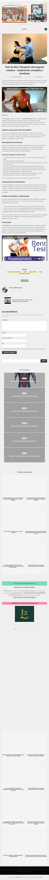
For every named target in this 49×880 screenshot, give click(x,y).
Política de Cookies (26, 871)
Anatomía (24, 378)
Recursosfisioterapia (17, 77)
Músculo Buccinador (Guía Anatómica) (24, 441)
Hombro (25, 271)
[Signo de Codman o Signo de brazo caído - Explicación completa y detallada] (8, 300)
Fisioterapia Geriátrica (17, 593)
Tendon (40, 271)
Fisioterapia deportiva (7, 593)
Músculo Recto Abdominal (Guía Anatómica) (24, 381)
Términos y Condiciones (23, 869)
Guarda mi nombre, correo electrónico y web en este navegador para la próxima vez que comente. (24, 348)
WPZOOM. (40, 877)
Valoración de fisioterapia (24, 273)
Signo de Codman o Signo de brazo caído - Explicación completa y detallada (22, 300)
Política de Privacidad (35, 869)
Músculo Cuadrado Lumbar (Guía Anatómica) (24, 426)
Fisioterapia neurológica (14, 595)
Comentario (5, 320)
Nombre (4, 332)
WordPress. (19, 877)
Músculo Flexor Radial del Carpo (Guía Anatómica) (24, 456)
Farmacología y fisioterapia (27, 590)
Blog (10, 590)
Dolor (19, 590)
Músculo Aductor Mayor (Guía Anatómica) (24, 411)
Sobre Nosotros (5, 869)
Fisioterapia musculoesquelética (14, 271)
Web (3, 343)
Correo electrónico (7, 338)
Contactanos (13, 869)
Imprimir (25, 280)
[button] (24, 29)
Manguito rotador (33, 271)
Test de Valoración (38, 77)
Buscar (44, 360)
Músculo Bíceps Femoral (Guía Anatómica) (25, 396)
